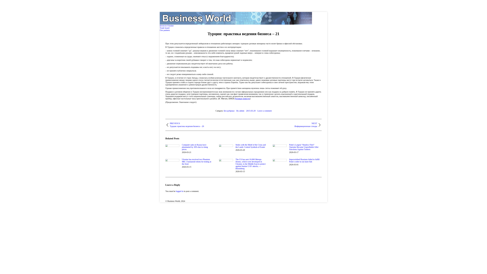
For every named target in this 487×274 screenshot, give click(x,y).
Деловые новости (242, 99)
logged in (179, 191)
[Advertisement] (46, 5)
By (240, 111)
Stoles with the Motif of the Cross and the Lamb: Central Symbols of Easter (251, 146)
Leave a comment (264, 111)
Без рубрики (229, 111)
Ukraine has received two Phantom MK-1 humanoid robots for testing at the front (196, 161)
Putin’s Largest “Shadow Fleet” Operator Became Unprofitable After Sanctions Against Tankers (303, 147)
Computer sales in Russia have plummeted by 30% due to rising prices (195, 147)
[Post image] (172, 149)
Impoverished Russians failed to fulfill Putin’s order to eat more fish (304, 160)
